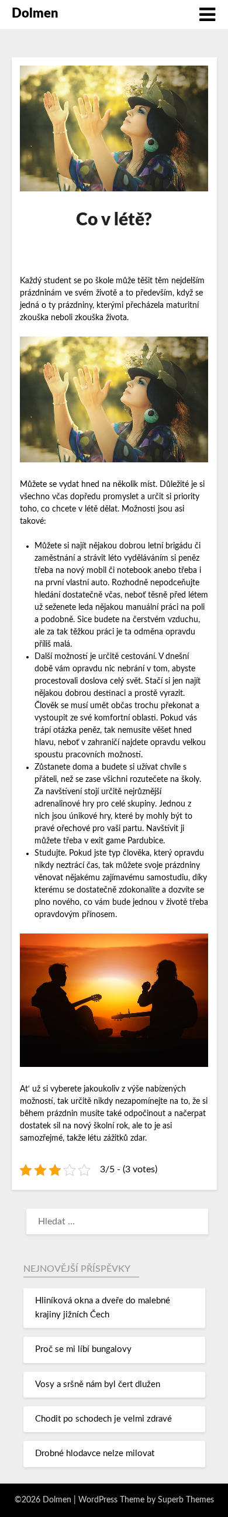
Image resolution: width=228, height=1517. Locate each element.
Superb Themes (186, 1500)
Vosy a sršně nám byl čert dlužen (97, 1384)
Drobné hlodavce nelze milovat (94, 1453)
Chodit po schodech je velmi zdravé (103, 1419)
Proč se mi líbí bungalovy (83, 1349)
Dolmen (35, 13)
